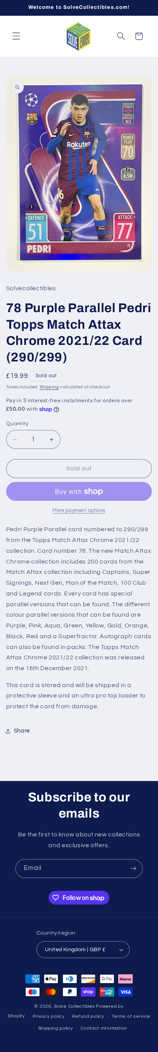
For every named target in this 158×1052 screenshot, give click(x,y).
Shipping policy (55, 1028)
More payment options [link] (79, 510)
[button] (16, 36)
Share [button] (22, 731)
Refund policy (88, 1016)
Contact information (104, 1028)
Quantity (17, 423)
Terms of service (131, 1016)
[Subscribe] (133, 868)
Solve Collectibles (74, 1006)
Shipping (49, 387)
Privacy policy (49, 1016)
